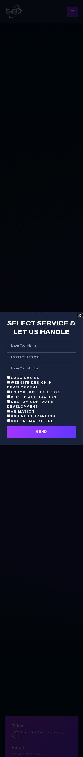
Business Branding (33, 416)
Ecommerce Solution (35, 392)
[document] (41, 378)
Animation (23, 411)
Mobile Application (33, 397)
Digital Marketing (32, 421)
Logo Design (25, 378)
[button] (80, 315)
